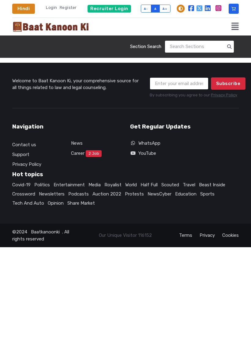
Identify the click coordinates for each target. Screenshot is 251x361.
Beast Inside (212, 185)
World (131, 185)
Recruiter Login (109, 8)
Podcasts (78, 194)
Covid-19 (21, 185)
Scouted (170, 185)
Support (20, 154)
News (77, 143)
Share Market (81, 203)
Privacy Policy (224, 95)
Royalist (113, 185)
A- (146, 8)
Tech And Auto (28, 203)
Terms (185, 235)
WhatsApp (149, 143)
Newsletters (52, 194)
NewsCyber (159, 194)
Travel (189, 185)
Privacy (207, 235)
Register (68, 7)
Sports (207, 194)
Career (85, 153)
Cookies (230, 235)
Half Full (149, 185)
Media (94, 185)
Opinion (56, 203)
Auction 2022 (106, 194)
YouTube (147, 153)
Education (186, 194)
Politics (42, 185)
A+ (165, 8)
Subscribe (228, 83)
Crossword (23, 194)
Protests (134, 194)
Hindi (23, 8)
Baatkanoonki (45, 232)
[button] (235, 27)
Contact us (24, 144)
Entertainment (69, 185)
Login (51, 7)
